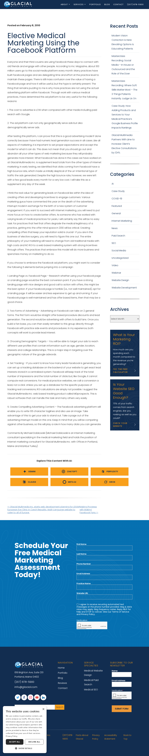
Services (79, 4)
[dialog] (25, 729)
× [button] (43, 709)
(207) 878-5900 (135, 4)
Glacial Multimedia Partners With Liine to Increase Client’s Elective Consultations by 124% (124, 143)
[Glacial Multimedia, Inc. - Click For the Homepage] (29, 664)
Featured (117, 206)
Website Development (124, 287)
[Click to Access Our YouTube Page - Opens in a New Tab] (37, 697)
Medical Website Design (93, 673)
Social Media (119, 250)
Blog (107, 4)
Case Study (118, 191)
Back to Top (127, 737)
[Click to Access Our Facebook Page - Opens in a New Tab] (24, 697)
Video (115, 265)
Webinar (116, 272)
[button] (25, 748)
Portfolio (95, 4)
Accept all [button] (14, 742)
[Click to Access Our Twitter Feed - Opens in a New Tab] (18, 697)
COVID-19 (117, 198)
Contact (118, 4)
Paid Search (118, 235)
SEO (114, 243)
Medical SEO (91, 689)
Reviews (62, 683)
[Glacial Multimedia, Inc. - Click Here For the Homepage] (18, 4)
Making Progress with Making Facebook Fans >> (89, 509)
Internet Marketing (122, 221)
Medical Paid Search (91, 682)
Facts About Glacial (82, 737)
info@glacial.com (26, 687)
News (115, 228)
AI (112, 183)
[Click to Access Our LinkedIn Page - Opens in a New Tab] (43, 697)
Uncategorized (120, 258)
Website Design (120, 280)
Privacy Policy (96, 737)
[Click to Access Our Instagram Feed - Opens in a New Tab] (30, 697)
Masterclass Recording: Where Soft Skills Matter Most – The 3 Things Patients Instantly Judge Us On (124, 89)
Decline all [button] (34, 742)
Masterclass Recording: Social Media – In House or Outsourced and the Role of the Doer (123, 64)
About (64, 4)
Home (61, 667)
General (116, 213)
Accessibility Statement (110, 737)
